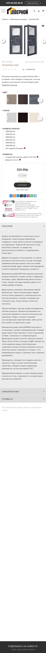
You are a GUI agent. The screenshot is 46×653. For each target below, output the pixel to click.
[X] (21, 195)
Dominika (34, 407)
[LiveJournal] (24, 195)
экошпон (26, 407)
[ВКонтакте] (11, 195)
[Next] (40, 100)
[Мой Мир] (17, 195)
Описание (7, 226)
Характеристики (10, 392)
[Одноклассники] (14, 195)
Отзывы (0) (7, 399)
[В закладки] (43, 26)
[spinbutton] (22, 175)
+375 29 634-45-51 (14, 3)
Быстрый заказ (22, 190)
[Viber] (28, 195)
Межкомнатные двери (14, 407)
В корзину (22, 185)
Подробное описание (9, 85)
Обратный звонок (32, 3)
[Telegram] (35, 195)
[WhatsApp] (31, 195)
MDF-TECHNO (7, 62)
